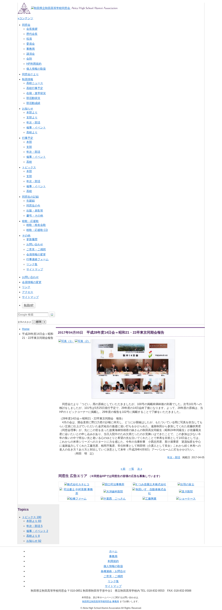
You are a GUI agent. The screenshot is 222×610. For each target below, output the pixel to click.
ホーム (113, 551)
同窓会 (26, 24)
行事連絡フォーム (37, 259)
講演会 (30, 53)
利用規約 (113, 561)
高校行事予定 (34, 88)
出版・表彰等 (34, 210)
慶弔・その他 (34, 215)
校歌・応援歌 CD (37, 230)
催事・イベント (36, 127)
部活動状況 (33, 98)
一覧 (131, 468)
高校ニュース (34, 83)
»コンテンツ (25, 18)
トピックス (29, 167)
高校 (29, 161)
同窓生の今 (33, 205)
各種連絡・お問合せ (113, 571)
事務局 (30, 48)
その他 (26, 235)
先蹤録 (30, 200)
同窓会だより (30, 74)
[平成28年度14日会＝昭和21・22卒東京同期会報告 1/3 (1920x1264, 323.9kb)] (66, 341)
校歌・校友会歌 (36, 225)
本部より (31, 112)
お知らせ (27, 108)
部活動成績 (33, 103)
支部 (29, 146)
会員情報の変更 (36, 254)
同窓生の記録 (30, 196)
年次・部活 (33, 122)
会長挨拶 (31, 28)
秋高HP (28, 305)
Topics (23, 509)
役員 (29, 38)
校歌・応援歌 (30, 221)
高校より (31, 132)
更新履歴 (31, 239)
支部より (31, 117)
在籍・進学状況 (36, 93)
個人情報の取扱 (36, 68)
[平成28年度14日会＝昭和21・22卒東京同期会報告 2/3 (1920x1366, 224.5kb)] (82, 341)
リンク (26, 287)
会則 (29, 58)
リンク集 (31, 264)
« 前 (123, 468)
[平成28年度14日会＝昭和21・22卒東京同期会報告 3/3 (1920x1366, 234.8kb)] (133, 396)
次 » (139, 468)
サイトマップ (34, 269)
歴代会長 (31, 33)
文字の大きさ (24, 322)
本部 (29, 141)
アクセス (27, 292)
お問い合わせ (34, 244)
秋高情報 (27, 79)
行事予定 (27, 137)
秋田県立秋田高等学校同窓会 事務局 (100, 601)
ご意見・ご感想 (36, 249)
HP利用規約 (33, 63)
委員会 (30, 43)
